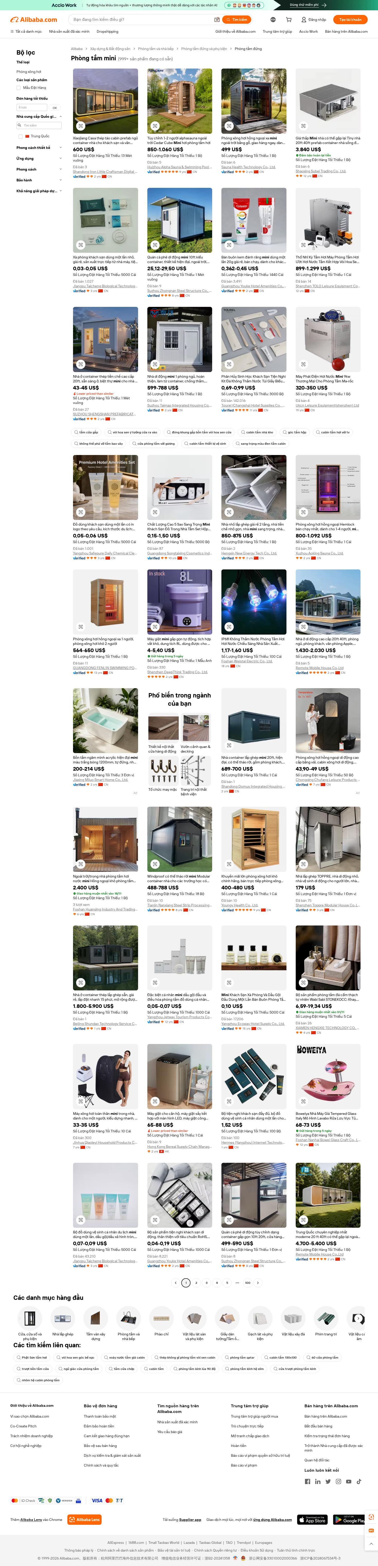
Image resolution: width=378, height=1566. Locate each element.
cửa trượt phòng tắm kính (297, 1369)
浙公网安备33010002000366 (273, 1558)
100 (247, 1283)
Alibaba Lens (31, 1520)
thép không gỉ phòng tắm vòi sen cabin (187, 1357)
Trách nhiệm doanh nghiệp (31, 1436)
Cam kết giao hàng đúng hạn (107, 1436)
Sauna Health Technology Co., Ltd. (248, 167)
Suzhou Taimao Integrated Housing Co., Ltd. (179, 405)
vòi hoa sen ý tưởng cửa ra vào (135, 432)
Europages (263, 1542)
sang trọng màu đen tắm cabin (263, 443)
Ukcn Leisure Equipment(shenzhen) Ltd (327, 405)
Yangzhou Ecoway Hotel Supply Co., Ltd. (253, 1024)
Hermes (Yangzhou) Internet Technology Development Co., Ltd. (253, 1142)
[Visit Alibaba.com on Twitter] (328, 1481)
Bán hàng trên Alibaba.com (325, 1416)
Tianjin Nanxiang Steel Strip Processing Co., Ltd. (179, 905)
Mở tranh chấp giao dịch (250, 1436)
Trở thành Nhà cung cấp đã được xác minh (333, 1448)
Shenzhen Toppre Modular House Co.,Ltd (328, 905)
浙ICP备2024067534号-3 (320, 1558)
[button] (217, 19)
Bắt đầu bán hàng (318, 1426)
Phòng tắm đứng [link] (248, 49)
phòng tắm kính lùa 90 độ (197, 1369)
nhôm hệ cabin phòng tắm (41, 1380)
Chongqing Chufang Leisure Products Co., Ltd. (328, 780)
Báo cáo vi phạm (244, 1465)
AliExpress (115, 1542)
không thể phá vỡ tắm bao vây (101, 443)
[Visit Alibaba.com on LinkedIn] (318, 1481)
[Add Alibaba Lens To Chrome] (84, 1519)
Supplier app (190, 1520)
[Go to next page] (258, 1282)
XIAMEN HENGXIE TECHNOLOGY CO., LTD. (328, 1028)
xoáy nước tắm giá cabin (127, 1357)
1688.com (136, 1542)
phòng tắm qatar (242, 1357)
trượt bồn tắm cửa (35, 1369)
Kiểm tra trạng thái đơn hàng (327, 1436)
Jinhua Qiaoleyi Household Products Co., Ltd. (105, 1142)
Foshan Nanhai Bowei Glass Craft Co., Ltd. (328, 1140)
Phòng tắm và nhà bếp (156, 49)
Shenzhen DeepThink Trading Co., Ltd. (177, 672)
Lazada (189, 1542)
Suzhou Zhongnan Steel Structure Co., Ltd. (179, 291)
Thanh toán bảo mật (100, 1416)
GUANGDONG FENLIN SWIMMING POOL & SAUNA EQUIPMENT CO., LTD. (105, 668)
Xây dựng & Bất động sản (110, 49)
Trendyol (244, 1542)
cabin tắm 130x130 (283, 1357)
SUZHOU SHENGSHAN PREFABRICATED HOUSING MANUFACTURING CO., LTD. (105, 414)
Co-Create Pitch (23, 1426)
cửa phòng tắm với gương (156, 443)
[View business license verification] (235, 1558)
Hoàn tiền (238, 1446)
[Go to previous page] (175, 1282)
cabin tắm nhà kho (259, 432)
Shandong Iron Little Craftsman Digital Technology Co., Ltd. (105, 172)
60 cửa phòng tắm (325, 1357)
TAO (229, 1542)
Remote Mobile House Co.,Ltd (320, 668)
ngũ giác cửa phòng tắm (81, 1369)
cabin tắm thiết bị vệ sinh (208, 443)
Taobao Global (210, 1542)
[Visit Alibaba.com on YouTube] (349, 1481)
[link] (371, 1517)
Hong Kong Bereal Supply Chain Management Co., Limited (179, 1146)
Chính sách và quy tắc (101, 1465)
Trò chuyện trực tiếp (247, 1426)
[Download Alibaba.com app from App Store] (312, 1519)
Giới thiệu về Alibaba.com (31, 1405)
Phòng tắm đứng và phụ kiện (204, 49)
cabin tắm (156, 1369)
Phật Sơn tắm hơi (34, 1357)
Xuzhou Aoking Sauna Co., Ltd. (320, 553)
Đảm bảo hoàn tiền (99, 1426)
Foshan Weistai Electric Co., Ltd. (247, 661)
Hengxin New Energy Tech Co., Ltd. (249, 553)
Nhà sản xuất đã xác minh (177, 1422)
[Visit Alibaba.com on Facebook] (307, 1481)
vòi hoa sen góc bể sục (78, 1357)
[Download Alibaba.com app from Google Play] (350, 1519)
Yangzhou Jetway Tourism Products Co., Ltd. (179, 1017)
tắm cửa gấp (88, 432)
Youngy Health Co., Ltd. (239, 905)
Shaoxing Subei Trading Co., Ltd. (321, 171)
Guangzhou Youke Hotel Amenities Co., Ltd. (253, 286)
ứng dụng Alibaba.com (272, 1520)
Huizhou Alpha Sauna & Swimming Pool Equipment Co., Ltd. (179, 167)
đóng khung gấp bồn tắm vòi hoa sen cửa (201, 432)
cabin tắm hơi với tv (335, 432)
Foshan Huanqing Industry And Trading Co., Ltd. (105, 909)
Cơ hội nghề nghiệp (25, 1446)
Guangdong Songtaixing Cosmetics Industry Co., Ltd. (179, 553)
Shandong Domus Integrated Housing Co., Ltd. (253, 786)
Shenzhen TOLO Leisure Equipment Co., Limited (328, 286)
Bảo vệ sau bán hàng (100, 1446)
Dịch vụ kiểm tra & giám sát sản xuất (112, 1455)
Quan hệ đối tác (317, 1460)
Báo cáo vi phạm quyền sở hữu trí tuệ (260, 1455)
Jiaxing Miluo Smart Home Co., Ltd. (100, 780)
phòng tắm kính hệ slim (247, 1369)
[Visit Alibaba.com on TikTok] (359, 1481)
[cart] (290, 20)
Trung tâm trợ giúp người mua (254, 1416)
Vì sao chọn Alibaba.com (29, 1416)
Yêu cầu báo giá (169, 1432)
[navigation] (39, 666)
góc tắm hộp (297, 432)
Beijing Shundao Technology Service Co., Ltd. (105, 1024)
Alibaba (77, 49)
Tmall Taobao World (163, 1542)
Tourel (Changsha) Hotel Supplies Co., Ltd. (253, 405)
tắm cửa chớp (124, 1369)
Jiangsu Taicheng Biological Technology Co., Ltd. (105, 286)
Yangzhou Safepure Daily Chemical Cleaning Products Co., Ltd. (105, 553)
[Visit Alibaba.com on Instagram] (338, 1481)
